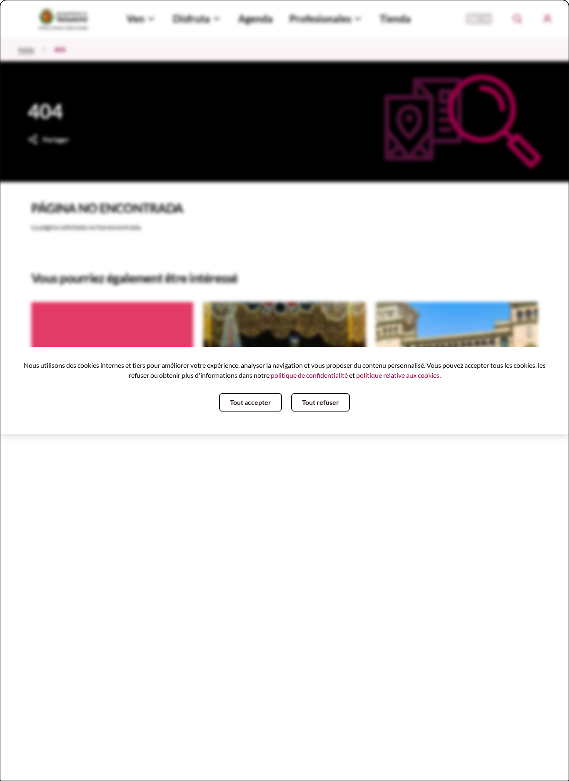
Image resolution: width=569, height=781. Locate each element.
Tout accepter (250, 402)
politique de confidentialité (309, 375)
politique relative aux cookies (397, 375)
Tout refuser (320, 402)
